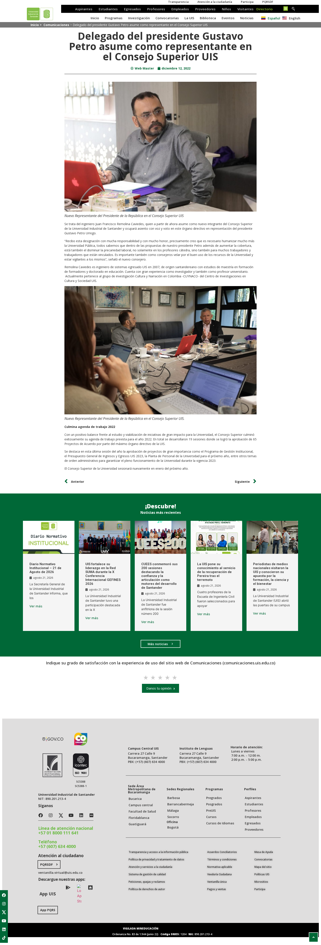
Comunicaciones (56, 25)
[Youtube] (4, 921)
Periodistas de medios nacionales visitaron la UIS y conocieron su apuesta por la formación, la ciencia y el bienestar (270, 574)
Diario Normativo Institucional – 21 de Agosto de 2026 (45, 568)
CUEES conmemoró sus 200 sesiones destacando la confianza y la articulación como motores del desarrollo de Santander (159, 576)
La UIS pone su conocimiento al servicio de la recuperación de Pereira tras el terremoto (216, 572)
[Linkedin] (4, 929)
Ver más (35, 606)
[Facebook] (4, 895)
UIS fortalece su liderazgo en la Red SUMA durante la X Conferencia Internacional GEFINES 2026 (103, 574)
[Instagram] (4, 904)
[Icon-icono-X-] (4, 912)
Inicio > (37, 25)
